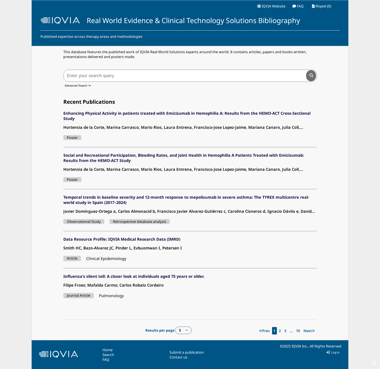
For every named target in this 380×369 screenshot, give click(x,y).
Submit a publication (187, 352)
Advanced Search (76, 85)
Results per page (163, 330)
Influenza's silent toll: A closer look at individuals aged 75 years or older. (133, 276)
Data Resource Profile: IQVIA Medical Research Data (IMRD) (121, 239)
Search (108, 354)
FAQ (105, 359)
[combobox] (183, 330)
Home (107, 349)
